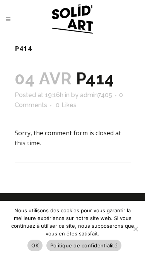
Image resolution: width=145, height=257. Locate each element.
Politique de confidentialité (84, 245)
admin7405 (96, 95)
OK (35, 245)
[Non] (135, 229)
